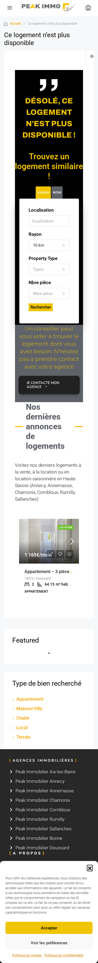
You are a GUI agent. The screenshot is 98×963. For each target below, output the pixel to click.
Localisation (41, 210)
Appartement (30, 699)
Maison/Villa (29, 708)
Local (21, 727)
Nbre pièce (40, 282)
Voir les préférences (49, 942)
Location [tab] (43, 192)
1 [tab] (51, 655)
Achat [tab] (57, 192)
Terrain (23, 737)
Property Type (43, 258)
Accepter (49, 928)
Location (65, 527)
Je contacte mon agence (43, 384)
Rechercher (40, 307)
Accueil (15, 24)
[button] (90, 867)
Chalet (22, 718)
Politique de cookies (27, 955)
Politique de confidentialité (63, 955)
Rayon (35, 234)
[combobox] (49, 245)
